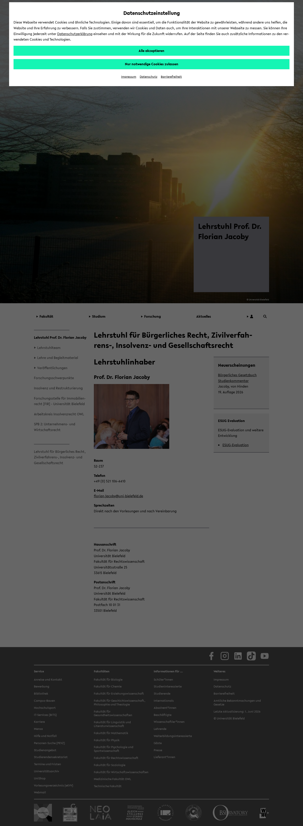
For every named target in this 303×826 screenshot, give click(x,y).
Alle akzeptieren (151, 50)
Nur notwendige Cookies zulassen (151, 63)
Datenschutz (148, 77)
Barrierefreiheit (171, 77)
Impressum (128, 77)
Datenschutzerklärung (74, 33)
